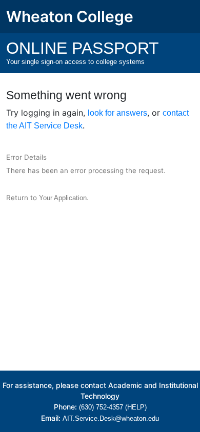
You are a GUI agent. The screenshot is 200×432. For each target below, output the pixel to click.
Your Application (63, 198)
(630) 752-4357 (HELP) (113, 407)
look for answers (117, 113)
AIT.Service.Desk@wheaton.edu (111, 418)
